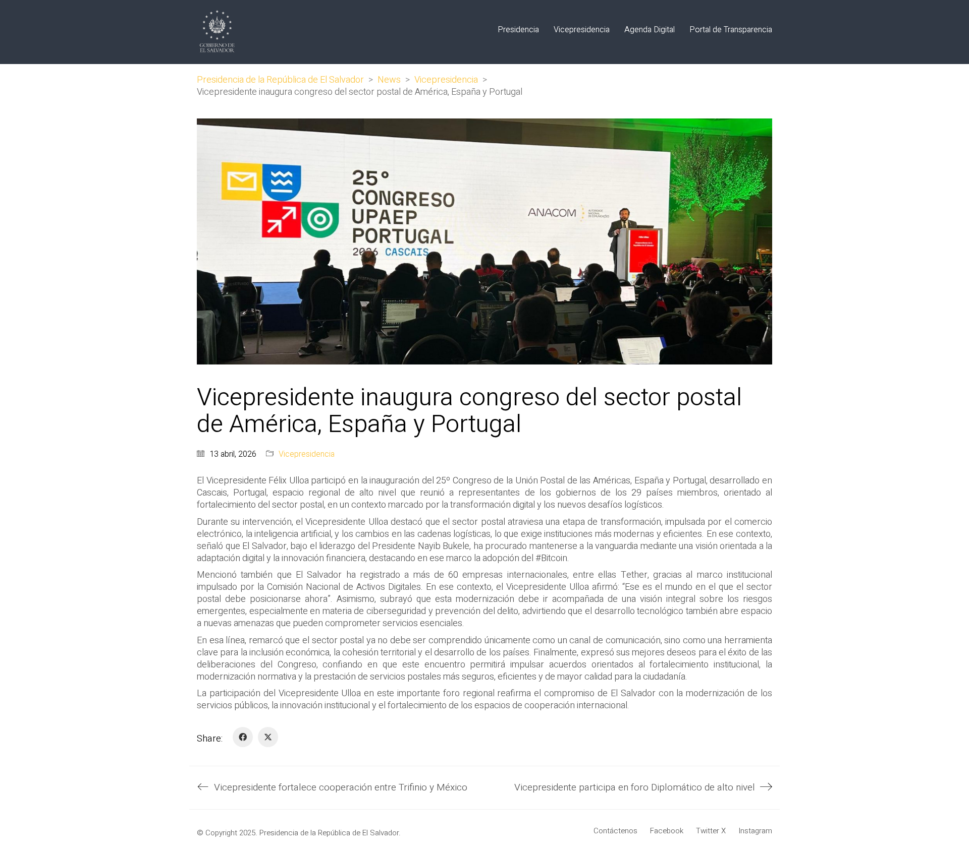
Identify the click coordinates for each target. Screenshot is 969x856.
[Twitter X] (268, 737)
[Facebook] (243, 737)
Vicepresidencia (307, 454)
